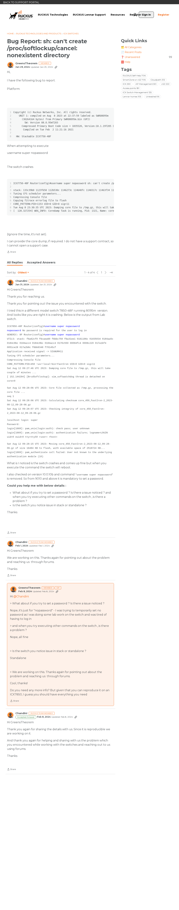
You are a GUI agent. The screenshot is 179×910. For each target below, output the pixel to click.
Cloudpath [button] (158, 79)
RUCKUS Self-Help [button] (134, 75)
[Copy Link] (56, 67)
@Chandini (21, 596)
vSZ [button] (165, 84)
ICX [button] (127, 84)
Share (11, 252)
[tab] (15, 263)
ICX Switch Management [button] (137, 92)
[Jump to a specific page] (111, 272)
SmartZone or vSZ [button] (134, 79)
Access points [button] (131, 88)
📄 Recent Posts (131, 52)
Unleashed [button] (152, 96)
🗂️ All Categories (131, 47)
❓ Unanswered (146, 57)
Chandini (21, 281)
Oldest (22, 272)
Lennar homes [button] (132, 96)
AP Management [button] (145, 84)
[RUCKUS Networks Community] (21, 15)
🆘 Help (125, 62)
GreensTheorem (26, 63)
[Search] (135, 15)
